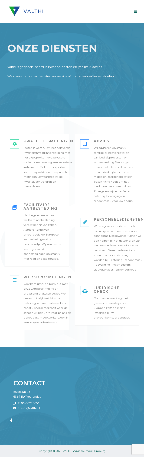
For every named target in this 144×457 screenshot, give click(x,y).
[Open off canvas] (135, 11)
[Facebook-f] (11, 420)
